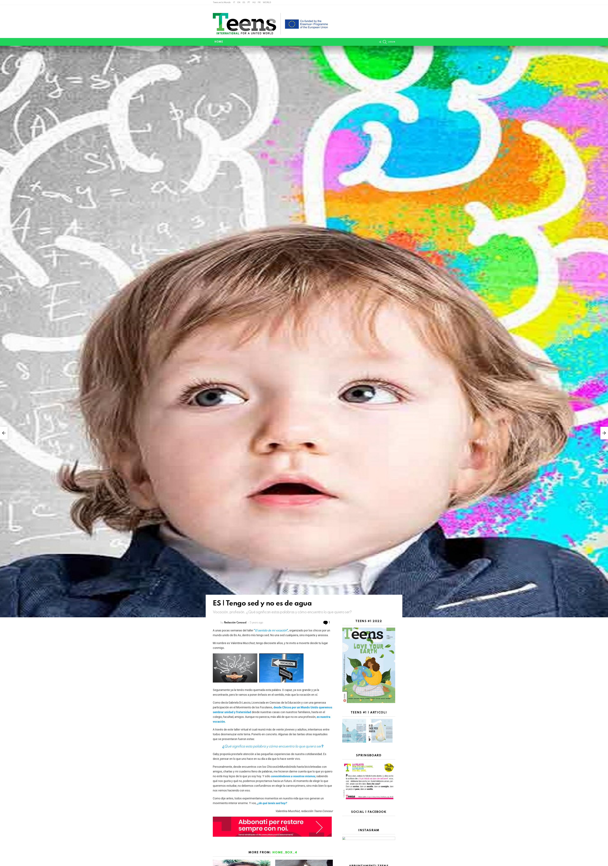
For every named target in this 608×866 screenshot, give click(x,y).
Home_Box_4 (284, 852)
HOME (218, 42)
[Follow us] (380, 41)
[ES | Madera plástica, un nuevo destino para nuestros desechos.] (4, 433)
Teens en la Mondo (222, 2)
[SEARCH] (385, 42)
